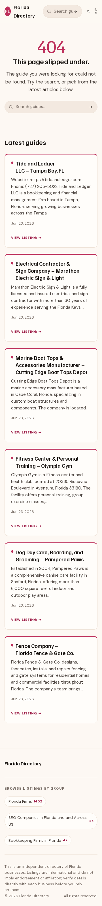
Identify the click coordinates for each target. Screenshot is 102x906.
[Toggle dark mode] (95, 11)
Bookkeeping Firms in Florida (37, 840)
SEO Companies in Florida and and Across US (51, 820)
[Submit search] (75, 11)
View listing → (26, 237)
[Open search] (88, 11)
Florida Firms (25, 801)
